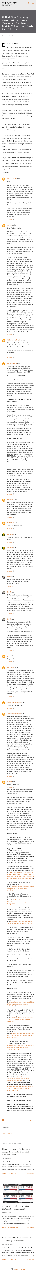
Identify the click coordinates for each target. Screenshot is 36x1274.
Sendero (10, 534)
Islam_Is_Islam (12, 363)
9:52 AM (10, 571)
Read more (30, 1173)
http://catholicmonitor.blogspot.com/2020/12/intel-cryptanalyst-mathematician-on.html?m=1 (20, 1004)
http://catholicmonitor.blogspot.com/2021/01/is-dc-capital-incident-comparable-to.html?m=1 (20, 1079)
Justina (9, 225)
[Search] (29, 3)
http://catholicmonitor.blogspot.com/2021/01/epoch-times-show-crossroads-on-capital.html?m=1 (20, 1088)
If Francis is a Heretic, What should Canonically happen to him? (16, 1239)
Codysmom (10, 523)
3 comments (12, 1173)
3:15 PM (10, 613)
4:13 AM (10, 334)
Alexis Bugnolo (12, 178)
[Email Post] (3, 1120)
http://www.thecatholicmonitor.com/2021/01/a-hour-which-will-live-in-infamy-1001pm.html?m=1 (20, 1047)
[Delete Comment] (13, 219)
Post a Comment (7, 1133)
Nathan (9, 782)
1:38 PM (10, 788)
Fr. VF (9, 576)
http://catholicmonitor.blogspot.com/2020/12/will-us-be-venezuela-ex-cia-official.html (20, 1019)
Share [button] (30, 1120)
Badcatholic (11, 667)
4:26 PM (10, 697)
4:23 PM (10, 662)
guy (8, 656)
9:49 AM (10, 542)
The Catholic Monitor (9, 4)
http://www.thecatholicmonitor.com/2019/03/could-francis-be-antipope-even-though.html (20, 902)
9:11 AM (10, 357)
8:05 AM (10, 708)
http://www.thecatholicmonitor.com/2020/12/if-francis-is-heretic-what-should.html (20, 888)
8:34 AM (10, 776)
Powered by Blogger (19, 1269)
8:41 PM (10, 494)
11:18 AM (10, 586)
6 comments (12, 1259)
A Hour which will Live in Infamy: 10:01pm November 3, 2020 (16, 1207)
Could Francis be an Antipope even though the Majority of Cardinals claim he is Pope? (16, 1152)
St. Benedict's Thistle (13, 340)
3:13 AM (10, 219)
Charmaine (10, 499)
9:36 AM (10, 529)
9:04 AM (10, 517)
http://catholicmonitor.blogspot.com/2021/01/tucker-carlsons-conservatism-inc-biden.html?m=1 (20, 1035)
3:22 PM (10, 650)
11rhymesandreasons (14, 702)
